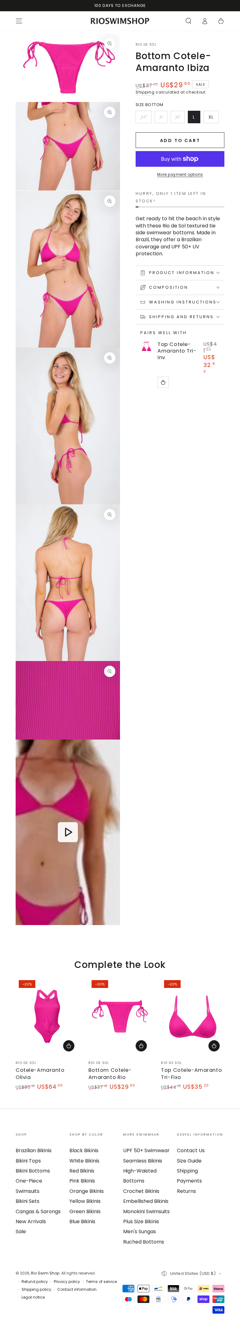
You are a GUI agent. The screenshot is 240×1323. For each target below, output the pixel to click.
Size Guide (189, 1160)
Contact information (77, 1289)
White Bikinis (84, 1160)
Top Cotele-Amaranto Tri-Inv (177, 351)
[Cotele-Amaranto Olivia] (47, 1016)
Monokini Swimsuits (146, 1211)
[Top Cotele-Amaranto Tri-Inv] (146, 346)
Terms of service (101, 1281)
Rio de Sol (146, 45)
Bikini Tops (28, 1160)
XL (213, 118)
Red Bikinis (81, 1170)
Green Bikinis (85, 1211)
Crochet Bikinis (141, 1191)
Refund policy (35, 1281)
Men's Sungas (139, 1231)
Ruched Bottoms (143, 1241)
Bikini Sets (27, 1201)
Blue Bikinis (82, 1221)
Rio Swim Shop (45, 1273)
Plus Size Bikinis (141, 1221)
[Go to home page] (120, 21)
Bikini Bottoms (33, 1170)
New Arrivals (31, 1221)
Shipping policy (36, 1289)
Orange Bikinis (86, 1191)
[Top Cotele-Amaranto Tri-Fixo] (192, 1016)
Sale (21, 1231)
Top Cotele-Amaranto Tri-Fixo (191, 1073)
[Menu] (19, 21)
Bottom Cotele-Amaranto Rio (110, 1073)
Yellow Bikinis (85, 1201)
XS (146, 118)
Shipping (145, 92)
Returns (186, 1191)
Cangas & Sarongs (38, 1211)
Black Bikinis (83, 1150)
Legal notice (33, 1297)
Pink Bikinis (82, 1180)
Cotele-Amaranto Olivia (40, 1073)
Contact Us (191, 1150)
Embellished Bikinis (145, 1201)
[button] (188, 21)
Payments (189, 1180)
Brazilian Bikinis (34, 1150)
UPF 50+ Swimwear (146, 1150)
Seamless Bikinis (142, 1160)
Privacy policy (67, 1281)
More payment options (180, 174)
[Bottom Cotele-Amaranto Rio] (120, 1016)
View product (163, 382)
